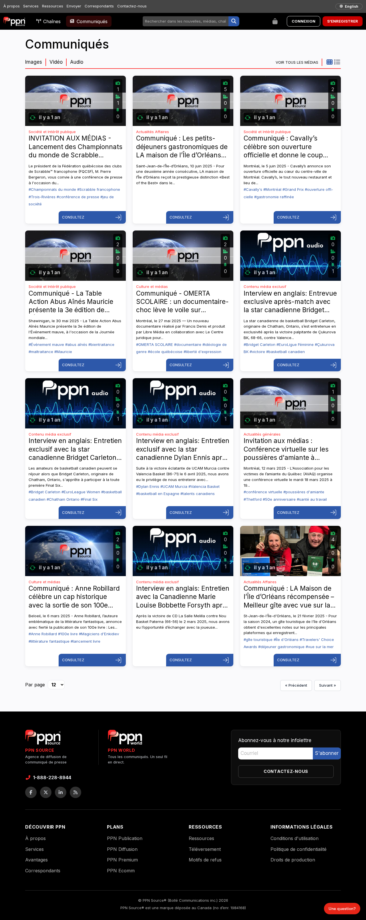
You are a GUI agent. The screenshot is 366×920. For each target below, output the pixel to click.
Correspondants (99, 6)
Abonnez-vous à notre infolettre (274, 740)
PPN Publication (124, 838)
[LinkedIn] (60, 792)
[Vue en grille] (329, 62)
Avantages (36, 860)
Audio (76, 62)
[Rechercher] (233, 21)
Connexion (303, 21)
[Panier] (275, 21)
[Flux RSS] (75, 792)
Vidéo (56, 62)
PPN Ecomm (121, 870)
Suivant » (327, 685)
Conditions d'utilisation (294, 838)
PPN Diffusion (122, 849)
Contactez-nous (132, 6)
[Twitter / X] (45, 792)
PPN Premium (122, 860)
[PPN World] (125, 739)
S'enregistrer (342, 21)
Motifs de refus (205, 860)
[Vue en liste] (337, 62)
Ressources (52, 6)
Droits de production (292, 860)
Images (33, 62)
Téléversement (205, 849)
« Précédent (296, 685)
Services (31, 6)
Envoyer (74, 6)
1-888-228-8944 (52, 777)
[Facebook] (31, 792)
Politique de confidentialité (298, 849)
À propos (11, 6)
